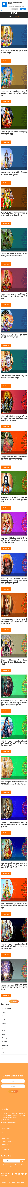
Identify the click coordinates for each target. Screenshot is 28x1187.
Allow (23, 9)
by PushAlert (4, 10)
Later (15, 9)
